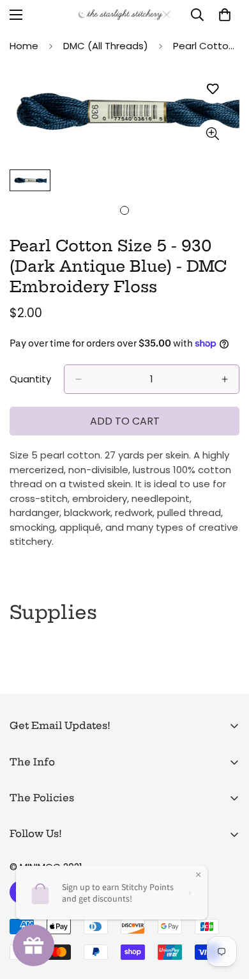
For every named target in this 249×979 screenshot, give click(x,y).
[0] (224, 14)
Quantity (30, 379)
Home (24, 45)
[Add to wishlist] (212, 89)
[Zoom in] (212, 134)
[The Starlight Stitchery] (124, 15)
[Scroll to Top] (226, 911)
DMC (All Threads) (105, 45)
